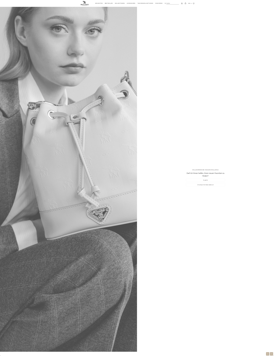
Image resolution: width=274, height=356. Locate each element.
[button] (99, 3)
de (189, 3)
